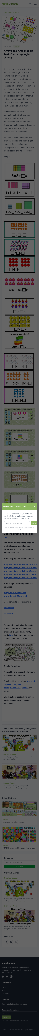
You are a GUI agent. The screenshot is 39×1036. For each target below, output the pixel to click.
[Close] (34, 506)
